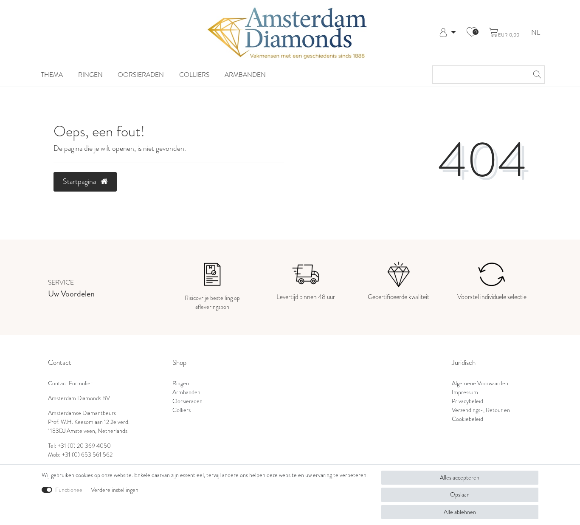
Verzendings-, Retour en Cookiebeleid (481, 414)
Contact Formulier (70, 383)
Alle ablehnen (460, 512)
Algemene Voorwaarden (480, 383)
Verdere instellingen (114, 490)
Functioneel (69, 490)
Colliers (194, 74)
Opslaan (460, 495)
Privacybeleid (467, 401)
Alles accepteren (459, 478)
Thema (52, 74)
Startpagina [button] (80, 181)
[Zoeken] (535, 74)
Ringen (90, 74)
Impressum (465, 392)
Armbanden (245, 74)
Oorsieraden (141, 74)
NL (535, 33)
